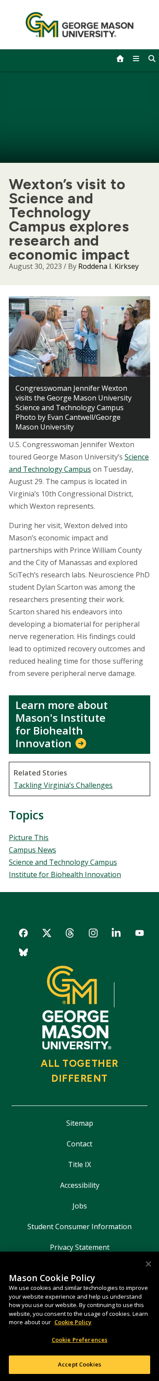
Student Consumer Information (79, 1226)
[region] (79, 1316)
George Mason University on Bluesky (23, 954)
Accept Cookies (79, 1364)
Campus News (32, 850)
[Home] (80, 24)
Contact (79, 1144)
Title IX (79, 1164)
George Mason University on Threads (70, 934)
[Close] (148, 1264)
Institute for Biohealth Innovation (65, 874)
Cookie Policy (72, 1322)
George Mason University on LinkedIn (116, 934)
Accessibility (79, 1185)
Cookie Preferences (79, 1340)
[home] (120, 58)
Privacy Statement (80, 1247)
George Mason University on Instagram (93, 934)
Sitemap (79, 1123)
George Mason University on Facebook (23, 934)
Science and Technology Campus (63, 862)
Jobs (79, 1206)
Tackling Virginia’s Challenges (63, 785)
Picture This (29, 837)
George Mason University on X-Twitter (46, 934)
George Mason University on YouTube (140, 934)
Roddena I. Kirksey (108, 266)
